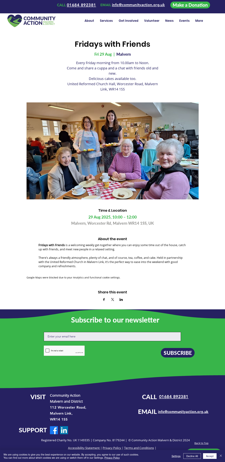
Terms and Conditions (139, 448)
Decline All (192, 456)
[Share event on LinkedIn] (121, 299)
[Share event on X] (112, 299)
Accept (210, 456)
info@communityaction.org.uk (183, 411)
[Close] (221, 456)
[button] (152, 20)
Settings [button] (176, 456)
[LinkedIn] (64, 430)
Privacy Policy (112, 448)
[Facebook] (54, 430)
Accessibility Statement (84, 448)
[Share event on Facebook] (104, 299)
